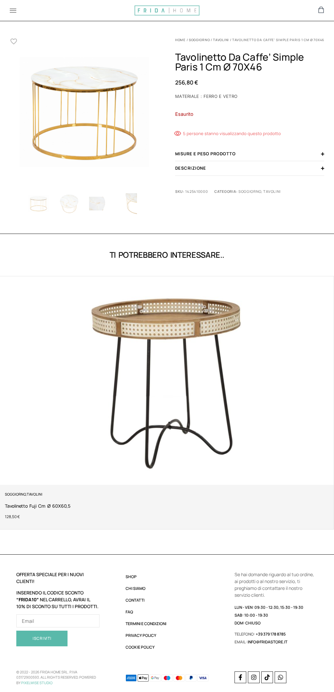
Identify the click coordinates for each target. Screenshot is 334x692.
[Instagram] (254, 677)
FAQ (129, 612)
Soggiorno (199, 40)
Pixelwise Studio (37, 682)
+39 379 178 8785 (271, 634)
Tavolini (221, 40)
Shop (131, 576)
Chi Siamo (135, 588)
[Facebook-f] (240, 677)
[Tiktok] (267, 677)
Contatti (135, 600)
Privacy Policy (141, 635)
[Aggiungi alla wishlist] (14, 41)
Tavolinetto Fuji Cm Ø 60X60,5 (37, 506)
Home (180, 40)
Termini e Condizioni (146, 623)
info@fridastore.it (267, 642)
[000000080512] (84, 114)
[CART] (321, 10)
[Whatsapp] (280, 677)
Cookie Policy (140, 647)
